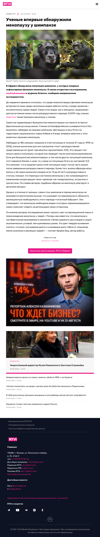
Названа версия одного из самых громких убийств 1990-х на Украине (39, 377)
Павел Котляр (50, 237)
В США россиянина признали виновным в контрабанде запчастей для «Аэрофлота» (46, 395)
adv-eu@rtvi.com (29, 471)
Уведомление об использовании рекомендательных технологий (37, 498)
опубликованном (15, 93)
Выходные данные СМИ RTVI (20, 421)
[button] (97, 3)
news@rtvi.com (29, 465)
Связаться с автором (50, 241)
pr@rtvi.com (27, 468)
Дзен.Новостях (19, 486)
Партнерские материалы (19, 474)
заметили (11, 117)
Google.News (15, 489)
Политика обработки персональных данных (27, 429)
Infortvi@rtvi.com (35, 462)
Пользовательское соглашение (21, 425)
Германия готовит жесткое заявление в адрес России (31, 404)
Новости (11, 14)
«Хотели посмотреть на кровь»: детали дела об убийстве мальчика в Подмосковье (45, 386)
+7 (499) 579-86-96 (20, 459)
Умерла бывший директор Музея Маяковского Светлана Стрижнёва (47, 365)
